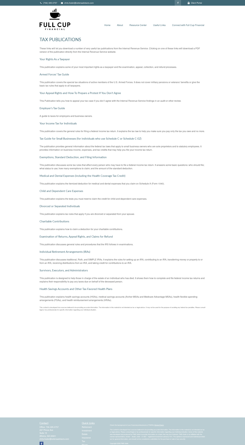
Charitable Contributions (54, 221)
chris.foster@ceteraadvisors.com (79, 2)
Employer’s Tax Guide (52, 108)
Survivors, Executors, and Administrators (64, 270)
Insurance (86, 437)
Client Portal (196, 2)
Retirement (87, 427)
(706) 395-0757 (50, 2)
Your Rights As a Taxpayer (55, 59)
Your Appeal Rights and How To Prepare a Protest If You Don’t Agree (80, 93)
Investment (87, 430)
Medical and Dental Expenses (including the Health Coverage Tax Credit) (82, 176)
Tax (83, 441)
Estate (84, 434)
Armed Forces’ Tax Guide (54, 74)
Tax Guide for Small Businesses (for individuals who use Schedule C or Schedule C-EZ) (90, 138)
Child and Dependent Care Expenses (61, 191)
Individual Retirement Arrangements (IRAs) (65, 252)
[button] (107, 25)
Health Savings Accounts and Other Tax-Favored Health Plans (76, 289)
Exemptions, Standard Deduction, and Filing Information (73, 157)
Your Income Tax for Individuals (58, 123)
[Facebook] (178, 3)
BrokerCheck (159, 425)
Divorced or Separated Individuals (60, 206)
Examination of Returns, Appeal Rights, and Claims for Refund (76, 236)
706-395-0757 (52, 427)
